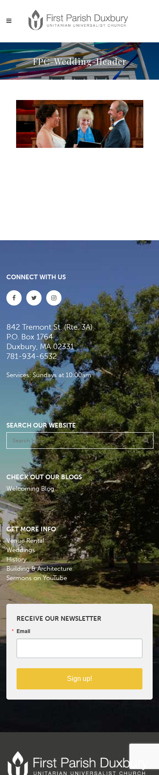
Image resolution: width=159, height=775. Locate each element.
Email (23, 630)
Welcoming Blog (30, 488)
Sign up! (79, 678)
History (16, 559)
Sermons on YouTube (36, 578)
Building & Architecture (39, 568)
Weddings (20, 550)
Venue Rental (25, 540)
